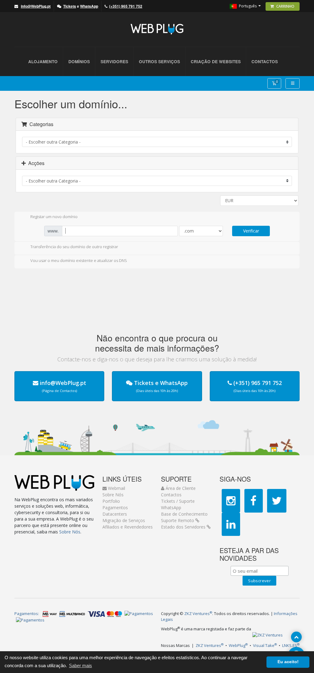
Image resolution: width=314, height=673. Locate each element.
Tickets (144, 382)
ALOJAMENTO (43, 61)
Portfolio (111, 501)
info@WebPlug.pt (63, 382)
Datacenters (114, 514)
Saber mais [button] (80, 665)
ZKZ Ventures (198, 613)
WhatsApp (174, 382)
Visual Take (265, 645)
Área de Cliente (180, 488)
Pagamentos (115, 507)
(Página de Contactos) (59, 390)
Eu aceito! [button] (288, 662)
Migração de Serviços (123, 520)
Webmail (116, 488)
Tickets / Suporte (178, 501)
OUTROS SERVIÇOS (159, 61)
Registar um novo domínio (54, 217)
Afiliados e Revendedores (127, 527)
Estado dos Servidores (184, 527)
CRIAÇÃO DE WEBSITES (216, 61)
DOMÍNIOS (79, 61)
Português (247, 5)
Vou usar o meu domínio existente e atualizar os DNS (78, 260)
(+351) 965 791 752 (257, 382)
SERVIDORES (114, 61)
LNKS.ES (291, 645)
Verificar (251, 231)
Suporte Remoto (178, 520)
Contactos (171, 495)
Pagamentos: (26, 613)
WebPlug (238, 645)
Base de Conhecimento (184, 514)
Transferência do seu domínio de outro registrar (74, 247)
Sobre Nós (69, 532)
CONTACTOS (264, 61)
